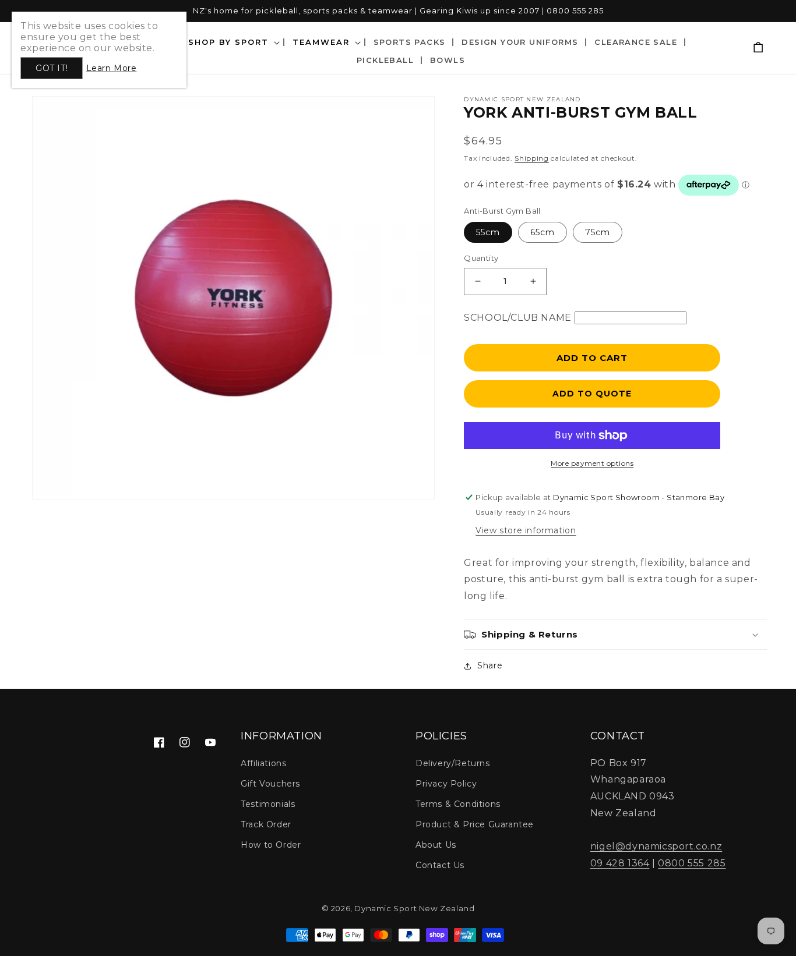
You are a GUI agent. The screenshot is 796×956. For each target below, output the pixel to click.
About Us (435, 845)
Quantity (481, 258)
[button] (615, 634)
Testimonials (268, 804)
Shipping (532, 158)
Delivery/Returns (452, 763)
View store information (526, 530)
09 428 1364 (620, 863)
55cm (488, 232)
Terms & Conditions (458, 804)
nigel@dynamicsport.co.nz (656, 846)
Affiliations (263, 763)
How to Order (271, 845)
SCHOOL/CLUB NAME (518, 317)
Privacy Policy (446, 783)
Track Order (266, 824)
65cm (542, 232)
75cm (597, 232)
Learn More (111, 68)
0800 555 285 (691, 863)
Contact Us (439, 865)
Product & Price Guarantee (474, 824)
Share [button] (489, 665)
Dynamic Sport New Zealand (414, 908)
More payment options (592, 463)
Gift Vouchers (270, 783)
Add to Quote (592, 393)
